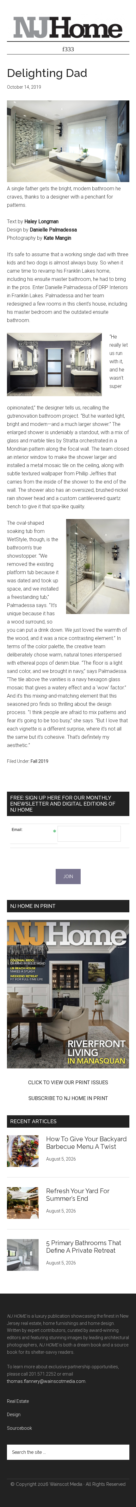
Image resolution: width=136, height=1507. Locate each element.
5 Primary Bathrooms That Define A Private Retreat (83, 1246)
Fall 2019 (39, 761)
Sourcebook (19, 1428)
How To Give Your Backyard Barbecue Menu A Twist (86, 1142)
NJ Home (68, 27)
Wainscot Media (66, 1484)
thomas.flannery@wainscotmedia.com (46, 1381)
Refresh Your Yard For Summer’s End (77, 1194)
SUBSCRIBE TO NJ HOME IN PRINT (68, 1098)
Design (14, 1414)
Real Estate (18, 1401)
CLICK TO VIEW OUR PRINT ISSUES (68, 1083)
